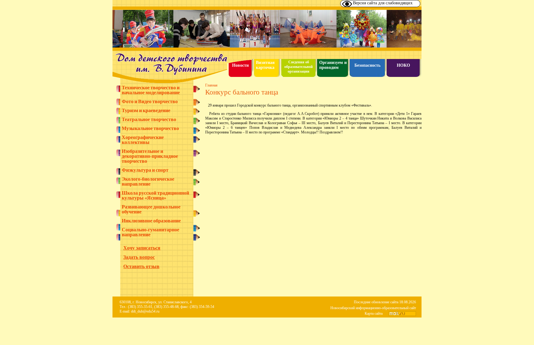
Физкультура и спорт (145, 170)
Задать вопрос (139, 257)
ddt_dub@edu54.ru (145, 311)
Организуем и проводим (333, 65)
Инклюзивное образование (151, 220)
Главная (211, 85)
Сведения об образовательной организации (298, 67)
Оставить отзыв (141, 266)
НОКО (403, 65)
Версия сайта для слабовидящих (383, 3)
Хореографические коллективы (143, 140)
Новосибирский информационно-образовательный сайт (373, 308)
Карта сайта (374, 313)
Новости (240, 65)
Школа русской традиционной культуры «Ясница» (155, 195)
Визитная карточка (265, 65)
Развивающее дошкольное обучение (151, 209)
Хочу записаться (141, 247)
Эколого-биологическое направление (148, 182)
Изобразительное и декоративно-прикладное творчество (150, 156)
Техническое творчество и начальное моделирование (151, 90)
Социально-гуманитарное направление (150, 232)
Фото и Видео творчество (150, 101)
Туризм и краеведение (146, 110)
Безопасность (367, 65)
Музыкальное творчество (150, 128)
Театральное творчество (149, 119)
